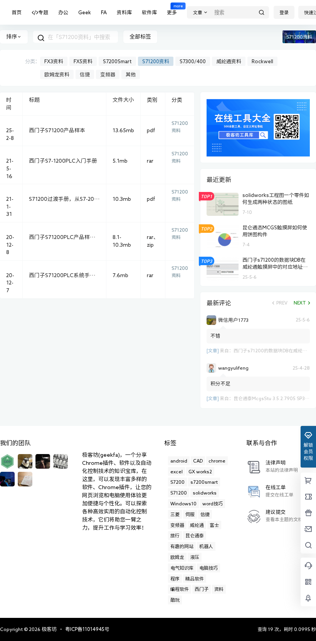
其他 (131, 74)
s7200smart (204, 481)
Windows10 (183, 503)
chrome (216, 460)
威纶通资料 (228, 61)
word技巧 (212, 503)
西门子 (201, 589)
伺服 (190, 514)
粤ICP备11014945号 (87, 629)
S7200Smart (117, 61)
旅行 (175, 535)
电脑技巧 (208, 567)
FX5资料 (83, 61)
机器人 (206, 546)
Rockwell (262, 61)
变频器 (107, 74)
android (178, 460)
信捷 (85, 74)
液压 (194, 557)
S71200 (178, 492)
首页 (17, 12)
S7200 (177, 481)
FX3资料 (53, 61)
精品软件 (194, 578)
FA (104, 12)
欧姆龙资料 (56, 74)
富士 (214, 525)
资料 (219, 589)
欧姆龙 (177, 557)
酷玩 (175, 599)
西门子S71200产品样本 (57, 130)
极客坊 (48, 629)
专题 (43, 12)
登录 (284, 12)
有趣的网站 (181, 546)
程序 (175, 578)
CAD (198, 460)
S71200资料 (155, 61)
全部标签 (140, 36)
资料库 (124, 12)
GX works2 (200, 471)
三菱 (175, 514)
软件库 (149, 12)
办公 (63, 12)
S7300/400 (193, 61)
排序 (11, 36)
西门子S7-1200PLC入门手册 (63, 160)
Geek (84, 12)
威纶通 (197, 525)
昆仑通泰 (194, 535)
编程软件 (179, 589)
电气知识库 (181, 567)
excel (176, 471)
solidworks (205, 492)
